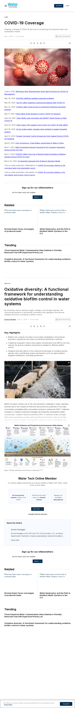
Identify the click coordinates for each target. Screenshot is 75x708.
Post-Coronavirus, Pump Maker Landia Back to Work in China (39, 143)
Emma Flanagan (10, 319)
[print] (70, 43)
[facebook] (31, 43)
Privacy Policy (8, 704)
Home (6, 17)
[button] (5, 5)
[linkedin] (34, 43)
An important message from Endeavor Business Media (39, 161)
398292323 (45, 362)
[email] (44, 43)
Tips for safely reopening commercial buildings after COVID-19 (40, 103)
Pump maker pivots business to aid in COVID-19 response (38, 114)
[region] (37, 704)
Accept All (66, 704)
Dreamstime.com (63, 362)
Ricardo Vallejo (54, 362)
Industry (7, 283)
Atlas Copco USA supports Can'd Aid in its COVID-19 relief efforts (42, 125)
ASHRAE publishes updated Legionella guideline (35, 98)
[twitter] (37, 43)
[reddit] (41, 43)
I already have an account (37, 514)
